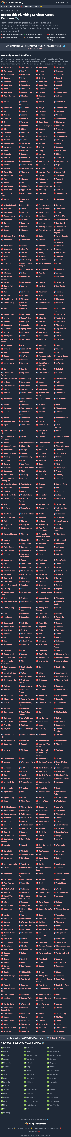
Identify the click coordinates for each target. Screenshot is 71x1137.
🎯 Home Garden (8, 1021)
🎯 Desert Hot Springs (6, 277)
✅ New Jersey (52, 1097)
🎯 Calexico (5, 292)
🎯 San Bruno (59, 276)
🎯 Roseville (23, 118)
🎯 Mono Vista (59, 814)
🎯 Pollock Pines (25, 641)
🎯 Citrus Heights (61, 161)
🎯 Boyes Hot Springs (59, 618)
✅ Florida (4, 1051)
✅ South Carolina (30, 1090)
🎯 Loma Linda (24, 382)
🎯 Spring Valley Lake (7, 593)
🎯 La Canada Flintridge (59, 426)
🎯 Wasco (40, 349)
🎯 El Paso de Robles (6, 194)
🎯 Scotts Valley (25, 528)
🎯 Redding (23, 126)
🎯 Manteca (6, 147)
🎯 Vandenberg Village (25, 609)
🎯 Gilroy (4, 129)
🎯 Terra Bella (24, 839)
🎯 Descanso (6, 1017)
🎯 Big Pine (58, 1017)
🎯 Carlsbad (6, 133)
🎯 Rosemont (41, 389)
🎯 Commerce (59, 514)
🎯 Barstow (23, 336)
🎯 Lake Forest (42, 165)
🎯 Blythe (22, 437)
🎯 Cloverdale (6, 582)
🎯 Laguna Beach (43, 399)
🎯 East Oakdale (25, 879)
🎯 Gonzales (58, 592)
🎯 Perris (4, 179)
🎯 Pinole (5, 443)
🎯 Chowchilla (24, 446)
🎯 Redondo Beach (8, 205)
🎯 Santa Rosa (24, 85)
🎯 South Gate (24, 158)
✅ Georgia (5, 1055)
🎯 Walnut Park (7, 475)
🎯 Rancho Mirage (8, 446)
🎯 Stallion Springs (8, 807)
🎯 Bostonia (41, 460)
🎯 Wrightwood (60, 771)
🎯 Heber (4, 801)
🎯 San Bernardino (8, 92)
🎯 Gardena (5, 223)
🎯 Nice (57, 905)
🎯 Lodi (57, 186)
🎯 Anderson (41, 551)
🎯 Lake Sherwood (61, 998)
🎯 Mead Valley (42, 425)
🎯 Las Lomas (59, 864)
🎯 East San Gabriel (26, 468)
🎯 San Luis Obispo (8, 216)
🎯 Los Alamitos (42, 540)
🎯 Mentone (41, 571)
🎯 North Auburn (25, 495)
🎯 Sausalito (24, 644)
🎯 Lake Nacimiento (9, 864)
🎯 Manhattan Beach (59, 309)
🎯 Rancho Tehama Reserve (43, 999)
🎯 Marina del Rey (26, 571)
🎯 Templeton (41, 614)
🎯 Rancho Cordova (44, 186)
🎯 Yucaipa (40, 240)
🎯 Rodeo (22, 560)
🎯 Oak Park (41, 498)
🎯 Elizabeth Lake (43, 989)
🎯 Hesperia (6, 154)
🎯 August (58, 589)
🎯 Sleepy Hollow (43, 929)
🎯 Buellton (23, 725)
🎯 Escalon (58, 623)
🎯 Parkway (58, 475)
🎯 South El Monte (61, 418)
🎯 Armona (5, 750)
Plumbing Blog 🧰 (16, 6)
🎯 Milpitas (40, 168)
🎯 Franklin (23, 650)
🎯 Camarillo (41, 183)
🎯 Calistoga (6, 718)
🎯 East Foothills (25, 676)
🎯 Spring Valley (25, 329)
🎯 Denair (40, 725)
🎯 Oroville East (42, 617)
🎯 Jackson (58, 627)
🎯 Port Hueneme (26, 408)
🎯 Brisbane (41, 735)
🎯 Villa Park (24, 695)
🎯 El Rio (39, 673)
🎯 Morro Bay (59, 551)
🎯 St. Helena (41, 644)
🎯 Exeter (40, 554)
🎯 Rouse (5, 959)
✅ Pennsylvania (53, 1051)
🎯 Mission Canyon (61, 909)
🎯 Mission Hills (7, 782)
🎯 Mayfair (5, 729)
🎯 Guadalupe (24, 617)
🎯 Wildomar (59, 295)
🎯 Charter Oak (25, 564)
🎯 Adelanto (41, 318)
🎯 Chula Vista (24, 89)
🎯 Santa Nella (7, 949)
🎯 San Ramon (7, 186)
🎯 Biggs (57, 972)
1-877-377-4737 (35, 48)
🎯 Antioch (58, 85)
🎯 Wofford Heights (27, 922)
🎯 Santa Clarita (42, 85)
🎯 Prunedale (24, 421)
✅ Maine (4, 1105)
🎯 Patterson (6, 399)
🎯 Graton (40, 972)
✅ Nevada (5, 1067)
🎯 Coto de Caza (60, 484)
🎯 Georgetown (25, 905)
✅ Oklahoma (28, 1082)
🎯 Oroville (23, 253)
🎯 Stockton (41, 78)
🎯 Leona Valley (60, 1013)
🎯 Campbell (41, 282)
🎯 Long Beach (59, 74)
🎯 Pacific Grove (25, 484)
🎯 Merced (58, 115)
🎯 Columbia (23, 939)
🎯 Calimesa (41, 582)
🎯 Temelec (23, 1008)
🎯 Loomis (23, 654)
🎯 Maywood (41, 360)
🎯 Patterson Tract (43, 953)
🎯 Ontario (5, 102)
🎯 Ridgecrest (6, 325)
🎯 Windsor (23, 360)
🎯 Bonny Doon (7, 854)
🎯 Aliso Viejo (24, 249)
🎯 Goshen (40, 828)
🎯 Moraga (23, 450)
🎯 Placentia (59, 246)
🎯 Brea (39, 276)
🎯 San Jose (24, 71)
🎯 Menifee (40, 154)
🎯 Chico (22, 129)
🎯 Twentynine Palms (7, 374)
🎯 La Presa (23, 295)
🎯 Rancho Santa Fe (44, 909)
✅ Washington (29, 1059)
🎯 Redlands (59, 190)
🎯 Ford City (41, 729)
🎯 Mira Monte (42, 661)
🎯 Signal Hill (24, 540)
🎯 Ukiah (57, 345)
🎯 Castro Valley (42, 212)
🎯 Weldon (40, 922)
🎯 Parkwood (41, 942)
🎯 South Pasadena (9, 378)
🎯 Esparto (23, 832)
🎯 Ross (39, 915)
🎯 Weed (57, 889)
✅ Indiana (28, 1070)
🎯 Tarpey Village (60, 797)
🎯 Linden (40, 1017)
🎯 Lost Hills (24, 995)
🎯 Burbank (58, 147)
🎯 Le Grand (58, 989)
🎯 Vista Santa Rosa (9, 889)
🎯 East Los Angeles (44, 126)
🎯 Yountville (24, 864)
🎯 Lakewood (59, 175)
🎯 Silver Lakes (7, 695)
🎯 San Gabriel (59, 286)
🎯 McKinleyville (60, 453)
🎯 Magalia (5, 540)
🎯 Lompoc (23, 246)
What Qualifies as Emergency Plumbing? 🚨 (48, 1128)
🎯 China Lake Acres (62, 946)
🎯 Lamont (40, 491)
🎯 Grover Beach (60, 504)
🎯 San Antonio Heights (7, 840)
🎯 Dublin (22, 209)
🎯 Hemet (40, 102)
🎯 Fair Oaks (24, 332)
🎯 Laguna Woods (43, 475)
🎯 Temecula (24, 133)
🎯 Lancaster (59, 82)
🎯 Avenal (5, 504)
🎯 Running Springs (61, 768)
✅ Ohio (3, 1070)
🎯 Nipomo (23, 453)
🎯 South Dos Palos (61, 985)
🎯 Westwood (24, 1004)
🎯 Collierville (24, 892)
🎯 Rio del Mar (42, 574)
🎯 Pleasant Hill (7, 314)
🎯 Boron (39, 939)
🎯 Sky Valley (6, 939)
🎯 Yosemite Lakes (43, 703)
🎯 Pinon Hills (41, 623)
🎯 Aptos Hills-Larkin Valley (42, 934)
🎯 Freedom (23, 788)
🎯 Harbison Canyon (44, 762)
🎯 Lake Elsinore (60, 193)
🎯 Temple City (59, 303)
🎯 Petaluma (59, 199)
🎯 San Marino (7, 514)
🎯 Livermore (59, 158)
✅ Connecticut (52, 1082)
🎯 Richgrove (59, 922)
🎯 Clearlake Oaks (61, 929)
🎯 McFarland (24, 478)
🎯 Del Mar (23, 758)
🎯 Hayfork (5, 892)
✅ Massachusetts (54, 1055)
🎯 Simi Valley (59, 122)
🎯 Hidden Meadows (9, 814)
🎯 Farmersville (25, 551)
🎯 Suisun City (42, 345)
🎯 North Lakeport (26, 825)
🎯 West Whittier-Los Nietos (43, 364)
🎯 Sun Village (59, 498)
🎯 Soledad (58, 369)
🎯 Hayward (23, 111)
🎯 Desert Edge (25, 828)
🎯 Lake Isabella (60, 811)
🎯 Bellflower (59, 183)
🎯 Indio (22, 78)
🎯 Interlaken (6, 617)
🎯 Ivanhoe (5, 762)
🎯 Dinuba (40, 382)
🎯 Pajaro (40, 797)
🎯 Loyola (57, 821)
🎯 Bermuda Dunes (61, 657)
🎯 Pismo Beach (42, 602)
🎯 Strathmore (24, 858)
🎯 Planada (58, 744)
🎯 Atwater (5, 349)
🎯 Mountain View (43, 172)
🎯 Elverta (5, 703)
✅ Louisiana (51, 1078)
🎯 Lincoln (58, 260)
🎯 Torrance (6, 118)
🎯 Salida (57, 495)
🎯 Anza (39, 854)
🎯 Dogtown (41, 896)
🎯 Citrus (4, 564)
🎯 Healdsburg (42, 525)
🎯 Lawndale (24, 325)
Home (5, 10)
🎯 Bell (4, 308)
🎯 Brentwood (59, 209)
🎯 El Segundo (24, 460)
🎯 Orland (57, 567)
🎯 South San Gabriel (59, 603)
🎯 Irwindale (41, 1028)
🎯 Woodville (6, 985)
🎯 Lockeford (59, 807)
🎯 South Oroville (25, 868)
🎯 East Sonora (25, 929)
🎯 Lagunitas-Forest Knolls (44, 980)
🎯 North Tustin (60, 378)
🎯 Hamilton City (25, 949)
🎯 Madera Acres (8, 571)
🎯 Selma (22, 273)
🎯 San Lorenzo (42, 373)
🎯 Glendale (23, 96)
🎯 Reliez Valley (7, 811)
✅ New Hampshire (31, 1101)
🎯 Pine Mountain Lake (8, 884)
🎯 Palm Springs (25, 260)
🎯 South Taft (59, 979)
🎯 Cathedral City (8, 236)
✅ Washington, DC (30, 1055)
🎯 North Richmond (44, 768)
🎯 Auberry (23, 962)
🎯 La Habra (23, 219)
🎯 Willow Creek (25, 1021)
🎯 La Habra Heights (9, 673)
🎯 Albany (57, 431)
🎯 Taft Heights (60, 962)
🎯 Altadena (6, 273)
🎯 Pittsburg (41, 190)
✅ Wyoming (5, 1113)
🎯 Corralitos (6, 946)
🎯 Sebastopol (7, 623)
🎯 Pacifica (58, 292)
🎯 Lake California (61, 825)
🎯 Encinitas (58, 212)
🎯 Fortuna (5, 508)
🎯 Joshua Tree (7, 627)
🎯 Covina (5, 269)
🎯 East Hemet (24, 425)
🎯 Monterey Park (61, 219)
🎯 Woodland (6, 219)
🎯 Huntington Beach (42, 97)
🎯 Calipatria (59, 641)
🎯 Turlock (40, 140)
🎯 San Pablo (41, 332)
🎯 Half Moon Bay (26, 389)
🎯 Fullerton (23, 122)
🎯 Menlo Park (59, 314)
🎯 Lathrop (5, 382)
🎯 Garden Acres (43, 567)
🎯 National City (60, 216)
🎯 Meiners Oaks (25, 807)
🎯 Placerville (59, 325)
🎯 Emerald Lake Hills (7, 736)
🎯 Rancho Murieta (26, 699)
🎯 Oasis (39, 873)
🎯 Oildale (40, 314)
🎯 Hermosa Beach (61, 437)
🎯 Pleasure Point (61, 680)
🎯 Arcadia (23, 227)
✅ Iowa (4, 1093)
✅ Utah (4, 1078)
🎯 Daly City (58, 140)
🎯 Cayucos (23, 902)
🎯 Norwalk (40, 143)
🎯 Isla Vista (23, 356)
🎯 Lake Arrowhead (9, 585)
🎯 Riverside (59, 67)
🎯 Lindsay (5, 460)
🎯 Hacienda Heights (59, 231)
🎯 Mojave (40, 779)
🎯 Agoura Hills (7, 425)
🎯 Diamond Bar (60, 227)
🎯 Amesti (23, 845)
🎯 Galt (56, 352)
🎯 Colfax (40, 836)
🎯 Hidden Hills (25, 972)
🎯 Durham (5, 686)
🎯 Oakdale (58, 389)
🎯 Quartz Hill (59, 564)
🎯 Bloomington (60, 408)
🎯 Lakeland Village (26, 514)
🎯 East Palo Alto (25, 349)
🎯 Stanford (6, 468)
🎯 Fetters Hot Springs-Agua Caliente (42, 752)
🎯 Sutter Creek (42, 902)
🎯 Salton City (6, 676)
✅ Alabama (5, 1090)
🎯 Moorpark (24, 299)
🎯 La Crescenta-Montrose (8, 438)
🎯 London (5, 998)
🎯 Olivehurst (24, 504)
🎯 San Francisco (25, 67)
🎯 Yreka (39, 630)
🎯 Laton (39, 962)
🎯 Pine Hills (23, 821)
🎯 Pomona (5, 115)
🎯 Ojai (39, 634)
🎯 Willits (57, 608)
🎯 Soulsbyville (60, 939)
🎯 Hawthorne (6, 165)
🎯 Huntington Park (44, 227)
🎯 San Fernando (8, 386)
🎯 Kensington (7, 712)
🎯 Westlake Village (26, 602)
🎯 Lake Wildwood (26, 718)
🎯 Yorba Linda (42, 199)
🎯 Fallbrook (6, 329)
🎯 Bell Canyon (42, 949)
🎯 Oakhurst (41, 814)
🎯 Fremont (40, 89)
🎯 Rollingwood (25, 814)
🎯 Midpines (6, 1031)
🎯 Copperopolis (7, 758)
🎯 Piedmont (41, 543)
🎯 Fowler (22, 657)
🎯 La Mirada (6, 263)
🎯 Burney (5, 775)
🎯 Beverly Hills (25, 321)
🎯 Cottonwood (7, 836)
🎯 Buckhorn (41, 919)
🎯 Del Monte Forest (27, 768)
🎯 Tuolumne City (25, 1013)
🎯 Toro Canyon (7, 995)
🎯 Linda (57, 421)
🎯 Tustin (40, 175)
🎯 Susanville (6, 488)
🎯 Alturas (5, 902)
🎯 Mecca (22, 661)
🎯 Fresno (40, 71)
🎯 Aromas (23, 915)
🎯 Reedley (23, 256)
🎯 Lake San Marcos (27, 735)
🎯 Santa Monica (25, 161)
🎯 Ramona (58, 412)
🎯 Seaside (40, 129)
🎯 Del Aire (5, 567)
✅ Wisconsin (29, 1074)
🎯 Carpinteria (24, 508)
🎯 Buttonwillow (60, 1028)
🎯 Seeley (5, 962)
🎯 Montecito (59, 598)
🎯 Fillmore (58, 471)
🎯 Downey (23, 136)
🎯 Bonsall (23, 744)
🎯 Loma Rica (59, 839)
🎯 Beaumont (6, 249)
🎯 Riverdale (6, 818)
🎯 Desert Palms (42, 657)
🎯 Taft (56, 488)
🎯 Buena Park (59, 172)
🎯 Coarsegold (7, 1013)
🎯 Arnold (57, 926)
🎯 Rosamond (24, 418)
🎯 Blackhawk (6, 578)
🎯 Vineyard (58, 349)
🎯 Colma (57, 1021)
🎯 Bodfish (23, 959)
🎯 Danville (40, 273)
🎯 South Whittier (43, 219)
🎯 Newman (5, 528)
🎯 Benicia (5, 352)
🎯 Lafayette (59, 363)
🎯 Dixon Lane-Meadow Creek (24, 897)
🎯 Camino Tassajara (58, 730)
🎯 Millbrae (40, 405)
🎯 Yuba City (59, 126)
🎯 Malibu (57, 525)
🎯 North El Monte (43, 775)
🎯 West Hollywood (9, 299)
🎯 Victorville (41, 82)
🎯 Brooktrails (7, 788)
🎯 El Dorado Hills (26, 269)
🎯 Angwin (40, 839)
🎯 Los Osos (24, 464)
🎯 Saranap (40, 676)
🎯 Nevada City (7, 851)
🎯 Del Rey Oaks (7, 1004)
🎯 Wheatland (24, 779)
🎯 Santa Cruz (59, 102)
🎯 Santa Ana (6, 85)
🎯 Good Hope (24, 582)
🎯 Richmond (41, 136)
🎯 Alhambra (24, 172)
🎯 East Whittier (60, 560)
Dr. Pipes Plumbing (33, 1135)
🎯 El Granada (41, 680)
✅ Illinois (50, 1048)
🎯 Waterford (59, 574)
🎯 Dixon (39, 418)
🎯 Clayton (23, 521)
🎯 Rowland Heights (44, 249)
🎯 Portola (5, 926)
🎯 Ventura (5, 140)
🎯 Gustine (5, 690)
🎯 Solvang (5, 464)
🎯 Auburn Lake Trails (60, 793)
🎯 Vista (4, 150)
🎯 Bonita (40, 514)
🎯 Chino (57, 154)
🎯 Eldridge (40, 1031)
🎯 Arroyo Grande (61, 236)
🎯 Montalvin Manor (61, 873)
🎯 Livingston (6, 491)
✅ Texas (27, 1051)
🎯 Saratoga (41, 339)
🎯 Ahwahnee (6, 909)
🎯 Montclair (41, 286)
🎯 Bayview (40, 879)
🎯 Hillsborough (60, 540)
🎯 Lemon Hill (59, 491)
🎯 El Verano (59, 828)
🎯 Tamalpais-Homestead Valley (43, 535)
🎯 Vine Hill (5, 779)
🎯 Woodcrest (7, 450)
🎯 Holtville (23, 623)
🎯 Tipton (22, 836)
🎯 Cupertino (24, 223)
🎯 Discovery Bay (60, 468)
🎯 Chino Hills (6, 172)
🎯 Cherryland (6, 471)
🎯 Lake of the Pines (42, 802)
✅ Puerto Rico (29, 1097)
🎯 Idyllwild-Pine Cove (25, 910)
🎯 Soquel (40, 547)
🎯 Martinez (6, 295)
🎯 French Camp (25, 782)
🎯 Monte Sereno (25, 818)
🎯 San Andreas (42, 851)
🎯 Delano (23, 236)
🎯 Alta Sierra (24, 637)
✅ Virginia (4, 1074)
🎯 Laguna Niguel (25, 205)
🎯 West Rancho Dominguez (25, 400)
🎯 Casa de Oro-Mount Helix (42, 432)
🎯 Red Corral (24, 979)
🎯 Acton (57, 637)
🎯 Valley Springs (25, 811)
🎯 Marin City (24, 851)
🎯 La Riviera (59, 547)
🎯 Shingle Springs (61, 779)
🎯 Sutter (57, 858)
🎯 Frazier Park (7, 905)
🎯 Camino (5, 972)
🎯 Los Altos (59, 339)
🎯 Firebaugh (24, 598)
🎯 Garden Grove (60, 108)
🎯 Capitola (40, 564)
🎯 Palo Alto (6, 209)
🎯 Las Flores (41, 690)
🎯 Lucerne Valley (26, 686)
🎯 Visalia (57, 89)
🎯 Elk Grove (24, 108)
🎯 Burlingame (7, 336)
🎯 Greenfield (59, 450)
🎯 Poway (40, 253)
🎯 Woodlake (24, 614)
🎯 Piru (4, 979)
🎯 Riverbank (41, 378)
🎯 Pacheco (58, 750)
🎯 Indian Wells (60, 703)
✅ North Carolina (53, 1070)
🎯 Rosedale (41, 457)
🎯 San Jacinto (60, 253)
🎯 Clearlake (41, 471)
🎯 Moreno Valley (60, 92)
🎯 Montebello (42, 216)
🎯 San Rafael (59, 223)
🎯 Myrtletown (42, 718)
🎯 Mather (58, 758)
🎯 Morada (5, 845)
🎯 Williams (5, 708)
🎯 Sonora (40, 352)
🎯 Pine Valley (24, 1024)
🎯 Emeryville (24, 525)
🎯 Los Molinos (25, 989)
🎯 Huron (4, 637)
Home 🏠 (4, 6)
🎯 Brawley (23, 369)
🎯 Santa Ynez (24, 740)
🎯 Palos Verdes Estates (60, 509)
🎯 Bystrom (58, 788)
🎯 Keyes (39, 667)
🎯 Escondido (24, 115)
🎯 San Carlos (24, 339)
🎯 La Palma (58, 478)
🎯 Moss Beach (25, 801)
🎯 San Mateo (24, 143)
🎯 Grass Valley (25, 318)
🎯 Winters (58, 614)
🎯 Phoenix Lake (42, 740)
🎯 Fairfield (40, 115)
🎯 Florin (57, 263)
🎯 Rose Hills (24, 883)
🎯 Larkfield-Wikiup (44, 592)
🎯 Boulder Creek (25, 722)
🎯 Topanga (5, 614)
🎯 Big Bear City (42, 504)
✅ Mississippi (6, 1097)
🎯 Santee (5, 227)
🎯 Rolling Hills (42, 976)
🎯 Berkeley (6, 126)
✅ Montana (5, 1109)
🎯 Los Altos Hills (43, 589)
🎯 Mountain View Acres (43, 745)
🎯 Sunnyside (6, 744)
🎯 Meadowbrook (43, 818)
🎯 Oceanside (6, 108)
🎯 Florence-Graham (44, 205)
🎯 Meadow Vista (43, 792)
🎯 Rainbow (5, 922)
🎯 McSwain (23, 750)
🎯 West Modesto (61, 695)
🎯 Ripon (39, 464)
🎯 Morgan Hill (42, 269)
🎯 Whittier (5, 168)
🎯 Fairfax (23, 630)
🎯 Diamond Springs (9, 534)
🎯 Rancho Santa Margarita (25, 264)
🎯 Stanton (40, 295)
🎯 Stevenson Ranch (27, 443)
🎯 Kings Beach (60, 854)
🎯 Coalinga (6, 457)
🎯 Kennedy (5, 825)
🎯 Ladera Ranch (8, 360)
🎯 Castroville (59, 667)
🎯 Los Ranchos (42, 1004)
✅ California (28, 1048)
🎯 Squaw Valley (7, 797)
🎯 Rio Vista (6, 574)
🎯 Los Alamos (59, 1004)
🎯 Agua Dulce (7, 792)
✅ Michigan (51, 1059)
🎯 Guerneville (59, 725)
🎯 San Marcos (60, 150)
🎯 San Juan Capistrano (23, 304)
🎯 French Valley (7, 303)
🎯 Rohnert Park (25, 276)
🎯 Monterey (24, 352)
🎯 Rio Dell (5, 771)
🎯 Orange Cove (25, 547)
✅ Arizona (5, 1059)
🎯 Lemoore (23, 363)
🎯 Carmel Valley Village (60, 763)
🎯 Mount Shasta (25, 634)
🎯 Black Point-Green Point (7, 1009)
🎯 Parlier (40, 478)
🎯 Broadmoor (42, 722)
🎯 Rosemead (6, 240)
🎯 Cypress (40, 256)
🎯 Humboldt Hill (42, 758)
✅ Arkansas (28, 1093)
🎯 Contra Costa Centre (25, 668)
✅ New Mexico (52, 1086)
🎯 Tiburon (58, 582)
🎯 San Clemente (43, 209)
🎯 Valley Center (7, 547)
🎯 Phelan (22, 471)
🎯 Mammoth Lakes (9, 602)
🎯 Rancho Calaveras (58, 645)
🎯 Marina (5, 405)
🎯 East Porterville (61, 673)
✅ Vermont (51, 1109)
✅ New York (5, 1048)
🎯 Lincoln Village (26, 729)
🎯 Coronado (59, 386)
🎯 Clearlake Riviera (61, 775)
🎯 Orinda (22, 431)
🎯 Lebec (57, 1024)
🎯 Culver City (41, 292)
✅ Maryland (51, 1063)
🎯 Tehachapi (24, 488)
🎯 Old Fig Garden (61, 690)
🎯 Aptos (22, 673)
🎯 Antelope (41, 260)
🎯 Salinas (58, 96)
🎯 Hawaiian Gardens (23, 499)
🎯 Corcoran (24, 405)
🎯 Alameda (23, 179)
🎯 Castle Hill (24, 1031)
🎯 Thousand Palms (61, 654)
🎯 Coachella (59, 269)
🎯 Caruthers (41, 905)
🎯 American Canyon (9, 421)
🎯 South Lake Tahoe (7, 340)
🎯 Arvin (57, 405)
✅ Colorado (28, 1063)
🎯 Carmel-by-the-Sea (43, 783)
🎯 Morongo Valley (26, 854)
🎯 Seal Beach (24, 386)
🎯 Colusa (58, 650)
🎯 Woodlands (42, 959)
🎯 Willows (40, 637)
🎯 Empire (23, 771)
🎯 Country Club (25, 567)
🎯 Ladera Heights (61, 661)
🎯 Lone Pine (59, 976)
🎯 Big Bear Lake (60, 712)
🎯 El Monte (58, 129)
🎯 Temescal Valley (44, 356)
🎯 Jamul (39, 708)
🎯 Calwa (22, 953)
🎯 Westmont (41, 308)
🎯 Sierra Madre (7, 551)
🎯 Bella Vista (6, 919)
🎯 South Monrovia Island (8, 668)
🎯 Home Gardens (61, 521)
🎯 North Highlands (44, 263)
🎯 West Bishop (42, 889)
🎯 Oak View (58, 735)
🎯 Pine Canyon (60, 919)
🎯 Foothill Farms (43, 303)
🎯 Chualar (40, 1021)
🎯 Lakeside (41, 408)
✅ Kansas (51, 1090)
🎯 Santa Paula (42, 336)
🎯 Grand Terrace (8, 517)
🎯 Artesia (58, 460)
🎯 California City (8, 498)
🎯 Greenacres (59, 686)
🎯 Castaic (40, 437)
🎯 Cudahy (5, 393)
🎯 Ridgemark (6, 873)
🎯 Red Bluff (59, 443)
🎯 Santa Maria (60, 118)
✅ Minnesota (6, 1063)
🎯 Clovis (39, 133)
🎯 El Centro (6, 136)
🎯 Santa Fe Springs (9, 453)
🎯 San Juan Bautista (6, 954)
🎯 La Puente (24, 292)
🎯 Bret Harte (59, 722)
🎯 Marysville (59, 517)
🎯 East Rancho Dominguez (7, 479)
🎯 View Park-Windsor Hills (41, 529)
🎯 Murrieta (40, 74)
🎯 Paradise (41, 686)
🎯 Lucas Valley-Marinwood (7, 662)
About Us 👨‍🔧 (11, 1128)
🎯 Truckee (58, 457)
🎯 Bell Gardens (25, 282)
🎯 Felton (22, 797)
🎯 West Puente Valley (42, 394)
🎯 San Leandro (42, 161)
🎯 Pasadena (41, 118)
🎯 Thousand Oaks (26, 92)
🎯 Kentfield (6, 650)
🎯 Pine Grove (41, 985)
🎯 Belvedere (59, 949)
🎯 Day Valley (6, 858)
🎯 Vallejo (40, 108)
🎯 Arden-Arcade (25, 147)
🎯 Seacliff (5, 832)
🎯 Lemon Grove (7, 363)
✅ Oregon (27, 1067)
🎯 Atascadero (7, 345)
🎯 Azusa (57, 249)
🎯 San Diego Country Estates (25, 555)
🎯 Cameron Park (43, 443)
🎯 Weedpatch (7, 929)
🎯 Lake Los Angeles (58, 529)
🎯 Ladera (40, 1008)
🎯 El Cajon (40, 147)
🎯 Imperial (40, 446)
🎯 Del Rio (58, 1008)
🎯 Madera (58, 168)
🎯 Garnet (40, 712)
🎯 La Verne (41, 325)
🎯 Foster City (59, 318)
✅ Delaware (28, 1109)
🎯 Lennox (5, 412)
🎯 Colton (40, 236)
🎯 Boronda (23, 985)
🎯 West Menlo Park (27, 762)
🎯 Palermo (58, 708)
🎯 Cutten (5, 868)
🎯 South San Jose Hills (8, 432)
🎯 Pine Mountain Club (8, 990)
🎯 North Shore (60, 883)
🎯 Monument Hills (8, 1028)
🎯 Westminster (7, 161)
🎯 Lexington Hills (43, 892)
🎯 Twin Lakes (7, 722)
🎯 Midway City (25, 592)
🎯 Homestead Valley (24, 874)
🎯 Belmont (58, 360)
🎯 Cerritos (5, 253)
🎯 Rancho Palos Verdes (8, 287)
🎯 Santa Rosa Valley (42, 859)
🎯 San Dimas (41, 321)
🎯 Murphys (23, 942)
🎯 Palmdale (41, 111)
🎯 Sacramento (7, 71)
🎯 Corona (5, 111)
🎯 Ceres (4, 260)
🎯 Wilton (40, 699)
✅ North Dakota (53, 1101)
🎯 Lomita (40, 421)
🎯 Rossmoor (59, 543)
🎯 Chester (23, 946)
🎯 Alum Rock (59, 534)
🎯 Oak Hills (58, 554)
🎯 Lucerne (58, 868)
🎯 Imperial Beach (61, 356)
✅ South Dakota (30, 1105)
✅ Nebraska (5, 1086)
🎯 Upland (5, 183)
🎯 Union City (6, 190)
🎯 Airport (5, 1024)
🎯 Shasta (40, 1013)
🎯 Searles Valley (25, 998)
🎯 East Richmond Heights (43, 846)
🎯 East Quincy (7, 942)
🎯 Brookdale (59, 966)
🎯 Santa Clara (42, 122)
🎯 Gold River (6, 630)
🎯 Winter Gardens (26, 393)
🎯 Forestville (41, 788)
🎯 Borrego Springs (44, 946)
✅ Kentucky (5, 1082)
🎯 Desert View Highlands (7, 897)
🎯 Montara (5, 915)
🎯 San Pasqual (25, 966)
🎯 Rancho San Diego (25, 413)
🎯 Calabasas (41, 386)
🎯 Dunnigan (23, 1028)
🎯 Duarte (5, 418)
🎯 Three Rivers (25, 919)
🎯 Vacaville (23, 150)
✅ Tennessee (29, 1078)
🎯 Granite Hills (42, 811)
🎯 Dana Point (59, 321)
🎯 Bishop (23, 578)
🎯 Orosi (4, 598)
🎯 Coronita (6, 821)
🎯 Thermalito (41, 650)
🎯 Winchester (7, 828)
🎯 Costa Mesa (60, 133)
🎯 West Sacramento (58, 241)
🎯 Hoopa (57, 836)
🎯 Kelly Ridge (6, 879)
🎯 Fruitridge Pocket (24, 681)
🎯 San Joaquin (42, 771)
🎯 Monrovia (41, 299)
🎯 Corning (5, 589)
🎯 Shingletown (60, 933)
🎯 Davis (22, 183)
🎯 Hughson (41, 627)
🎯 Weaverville (59, 845)
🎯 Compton (23, 154)
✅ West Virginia (53, 1105)
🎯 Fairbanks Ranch (61, 953)
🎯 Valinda (5, 389)
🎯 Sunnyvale (59, 111)
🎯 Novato (5, 230)
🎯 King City (23, 475)
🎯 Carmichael (7, 212)
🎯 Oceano (5, 634)
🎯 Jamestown (59, 851)
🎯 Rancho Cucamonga (23, 103)
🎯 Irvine (4, 89)
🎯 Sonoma (5, 321)
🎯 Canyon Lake (25, 543)
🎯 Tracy (39, 150)
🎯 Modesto (6, 82)
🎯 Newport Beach (26, 168)
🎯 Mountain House (61, 446)
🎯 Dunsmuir (24, 1017)
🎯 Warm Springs (8, 976)
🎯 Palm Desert (7, 246)
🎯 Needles (23, 585)
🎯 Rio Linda (58, 464)
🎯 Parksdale (59, 915)
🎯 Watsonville (42, 179)
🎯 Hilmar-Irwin (7, 699)
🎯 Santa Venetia (60, 740)
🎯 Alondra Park (42, 598)
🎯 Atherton (41, 641)
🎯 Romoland (41, 926)
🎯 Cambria (58, 699)
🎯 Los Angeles (7, 67)
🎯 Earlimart (58, 585)
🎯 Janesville (59, 1031)
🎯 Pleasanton (7, 175)
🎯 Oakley (5, 282)
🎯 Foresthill (24, 976)
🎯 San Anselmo (42, 517)
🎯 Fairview (5, 554)
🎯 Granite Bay (59, 393)
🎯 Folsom (23, 175)
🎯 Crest (39, 883)
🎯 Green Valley (42, 1024)
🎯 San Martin (41, 654)
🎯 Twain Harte (25, 926)
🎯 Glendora (41, 246)
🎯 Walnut (23, 345)
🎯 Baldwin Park (25, 186)
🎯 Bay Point (24, 373)
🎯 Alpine (22, 491)
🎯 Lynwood (41, 193)
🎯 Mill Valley (41, 495)
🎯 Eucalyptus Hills (8, 680)
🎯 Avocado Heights (9, 484)
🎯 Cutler (57, 718)
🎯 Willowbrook (60, 399)
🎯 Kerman (40, 484)
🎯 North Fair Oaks (8, 495)
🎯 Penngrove (59, 879)
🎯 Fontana (40, 92)
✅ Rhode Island (52, 1074)
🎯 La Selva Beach (61, 892)
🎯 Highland (23, 230)
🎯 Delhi (4, 521)
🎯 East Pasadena (61, 676)
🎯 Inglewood (24, 140)
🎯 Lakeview (58, 896)
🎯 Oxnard (58, 78)
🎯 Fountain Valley (43, 230)
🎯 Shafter (40, 412)
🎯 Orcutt (5, 332)
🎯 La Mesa (40, 223)
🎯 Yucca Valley (25, 378)
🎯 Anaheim (23, 82)
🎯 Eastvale (23, 212)
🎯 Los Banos (24, 286)
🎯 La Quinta (59, 282)
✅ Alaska (4, 1101)
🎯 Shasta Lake (7, 560)
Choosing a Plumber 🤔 (33, 6)
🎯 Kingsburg (6, 525)
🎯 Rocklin (5, 199)
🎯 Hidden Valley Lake (25, 704)
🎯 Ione (22, 589)
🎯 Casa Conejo (42, 821)
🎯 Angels (23, 775)
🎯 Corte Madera (60, 571)
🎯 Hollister (58, 256)
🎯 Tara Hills (6, 725)
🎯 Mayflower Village (24, 691)
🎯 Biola (57, 995)
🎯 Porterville (59, 179)
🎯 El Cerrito (59, 373)
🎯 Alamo (40, 488)
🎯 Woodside (24, 708)
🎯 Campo (58, 818)
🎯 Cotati (57, 634)
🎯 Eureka (58, 273)
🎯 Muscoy (23, 517)
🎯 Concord (58, 71)
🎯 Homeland (6, 644)
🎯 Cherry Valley (7, 608)
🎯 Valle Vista (41, 450)
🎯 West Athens (25, 574)
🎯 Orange (5, 122)
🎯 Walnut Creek (25, 193)
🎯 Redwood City (25, 165)
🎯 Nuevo (5, 641)
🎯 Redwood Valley (43, 995)
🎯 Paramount (24, 240)
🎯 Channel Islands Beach (43, 869)
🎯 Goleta (57, 332)
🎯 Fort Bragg (41, 560)
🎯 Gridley (58, 578)
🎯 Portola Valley (8, 740)
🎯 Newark (5, 256)
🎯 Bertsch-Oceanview (6, 967)
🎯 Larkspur (41, 521)
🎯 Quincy (40, 966)
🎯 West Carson (7, 408)
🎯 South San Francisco (24, 200)
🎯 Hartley (40, 864)
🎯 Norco (5, 369)
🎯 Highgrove (41, 695)
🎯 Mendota (23, 534)
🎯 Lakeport (41, 453)
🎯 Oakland (5, 78)
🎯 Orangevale (24, 314)
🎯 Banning (40, 329)
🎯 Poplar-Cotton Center (8, 934)
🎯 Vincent (40, 468)
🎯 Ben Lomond (7, 654)
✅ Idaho (50, 1093)
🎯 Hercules (41, 369)
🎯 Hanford (5, 158)
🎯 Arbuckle (58, 782)
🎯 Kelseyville (41, 807)
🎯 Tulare (57, 205)
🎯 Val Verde (24, 889)
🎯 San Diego (41, 67)
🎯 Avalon (22, 792)
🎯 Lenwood (6, 768)
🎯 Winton (5, 543)
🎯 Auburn (23, 308)
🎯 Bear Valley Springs (24, 713)
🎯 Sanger (5, 356)
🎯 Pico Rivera (24, 216)
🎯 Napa (57, 165)
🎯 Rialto (57, 143)
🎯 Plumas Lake (25, 627)
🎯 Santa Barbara (8, 96)
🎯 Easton (58, 959)
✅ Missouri (51, 1067)
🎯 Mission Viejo (7, 74)
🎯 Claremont (59, 299)
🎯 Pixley (39, 825)
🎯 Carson (40, 158)
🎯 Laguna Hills (60, 329)
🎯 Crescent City (25, 457)
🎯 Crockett (41, 832)
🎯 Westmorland (25, 933)
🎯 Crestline (41, 585)
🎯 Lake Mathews (8, 657)
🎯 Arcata (5, 318)
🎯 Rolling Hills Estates (42, 609)
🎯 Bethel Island (60, 942)
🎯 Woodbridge (60, 801)
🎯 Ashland (58, 382)
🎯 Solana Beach (42, 508)
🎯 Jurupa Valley (60, 136)
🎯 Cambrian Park (61, 832)
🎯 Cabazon (58, 902)
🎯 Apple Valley (25, 190)
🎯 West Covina (7, 143)
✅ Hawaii (27, 1086)
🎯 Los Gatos (59, 336)
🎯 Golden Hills (42, 578)
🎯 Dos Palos (59, 630)
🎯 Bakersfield (24, 74)
